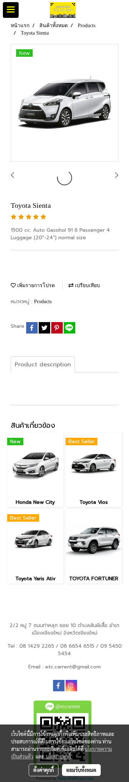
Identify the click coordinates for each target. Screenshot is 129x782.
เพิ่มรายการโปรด (35, 285)
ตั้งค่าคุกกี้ (43, 770)
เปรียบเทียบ (86, 285)
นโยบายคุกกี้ (58, 756)
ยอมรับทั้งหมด (81, 770)
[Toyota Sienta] (64, 103)
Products (43, 301)
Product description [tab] (43, 364)
